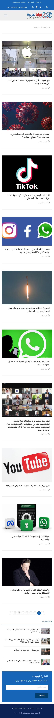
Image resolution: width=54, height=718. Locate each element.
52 (15, 613)
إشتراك (42, 695)
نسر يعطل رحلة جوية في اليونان (27, 650)
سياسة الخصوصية (19, 2)
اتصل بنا (31, 708)
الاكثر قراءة (46, 622)
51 (19, 613)
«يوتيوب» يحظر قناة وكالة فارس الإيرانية (28, 486)
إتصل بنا (31, 2)
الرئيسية (46, 28)
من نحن (38, 2)
